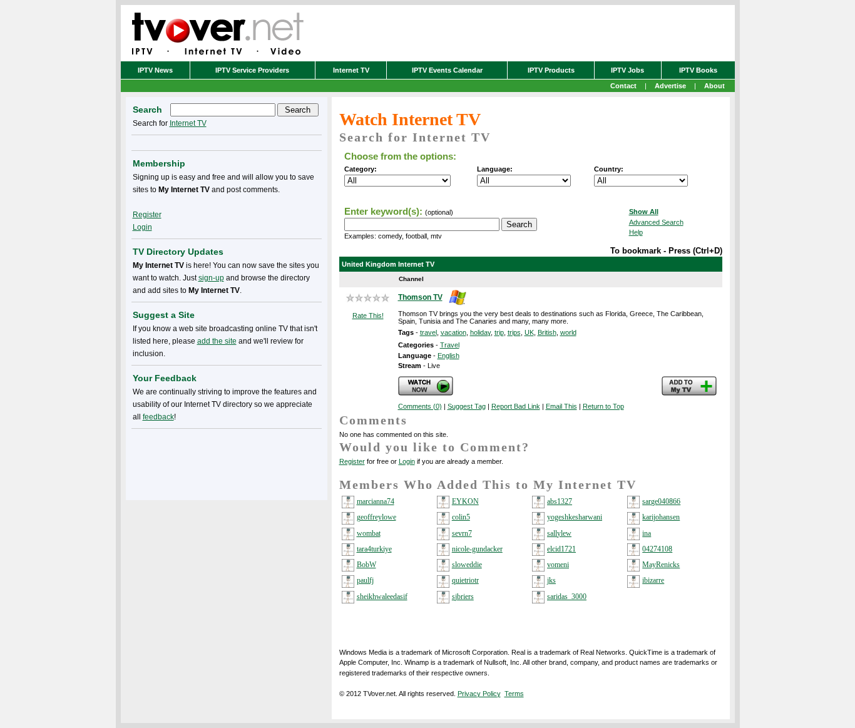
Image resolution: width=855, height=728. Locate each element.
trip (499, 332)
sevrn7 (462, 533)
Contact (623, 86)
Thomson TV (420, 297)
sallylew (559, 533)
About (714, 86)
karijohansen (661, 517)
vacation (453, 332)
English (448, 355)
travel (428, 332)
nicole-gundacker (477, 549)
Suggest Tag (467, 406)
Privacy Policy (479, 693)
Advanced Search (656, 222)
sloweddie (467, 564)
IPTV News (155, 70)
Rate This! (368, 315)
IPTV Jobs (627, 70)
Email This (561, 406)
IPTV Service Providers (252, 70)
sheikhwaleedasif (382, 596)
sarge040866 (661, 501)
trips (514, 332)
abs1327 (559, 501)
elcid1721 (561, 549)
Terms (514, 693)
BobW (366, 564)
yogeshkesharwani (574, 517)
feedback (158, 417)
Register (352, 461)
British (547, 332)
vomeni (558, 564)
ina (646, 533)
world (568, 332)
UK (529, 332)
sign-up (211, 278)
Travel (449, 345)
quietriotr (465, 580)
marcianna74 (375, 501)
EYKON (465, 501)
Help (636, 232)
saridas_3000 (566, 596)
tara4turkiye (374, 549)
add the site (217, 341)
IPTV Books (698, 70)
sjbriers (463, 596)
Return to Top (603, 406)
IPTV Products (551, 70)
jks (551, 580)
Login (407, 461)
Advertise (670, 86)
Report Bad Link (515, 406)
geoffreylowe (376, 517)
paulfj (365, 580)
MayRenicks (661, 564)
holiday (480, 332)
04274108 (657, 549)
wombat (369, 533)
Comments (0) (420, 406)
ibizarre (653, 580)
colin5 (461, 517)
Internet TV (351, 70)
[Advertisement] (226, 462)
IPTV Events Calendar (447, 70)
